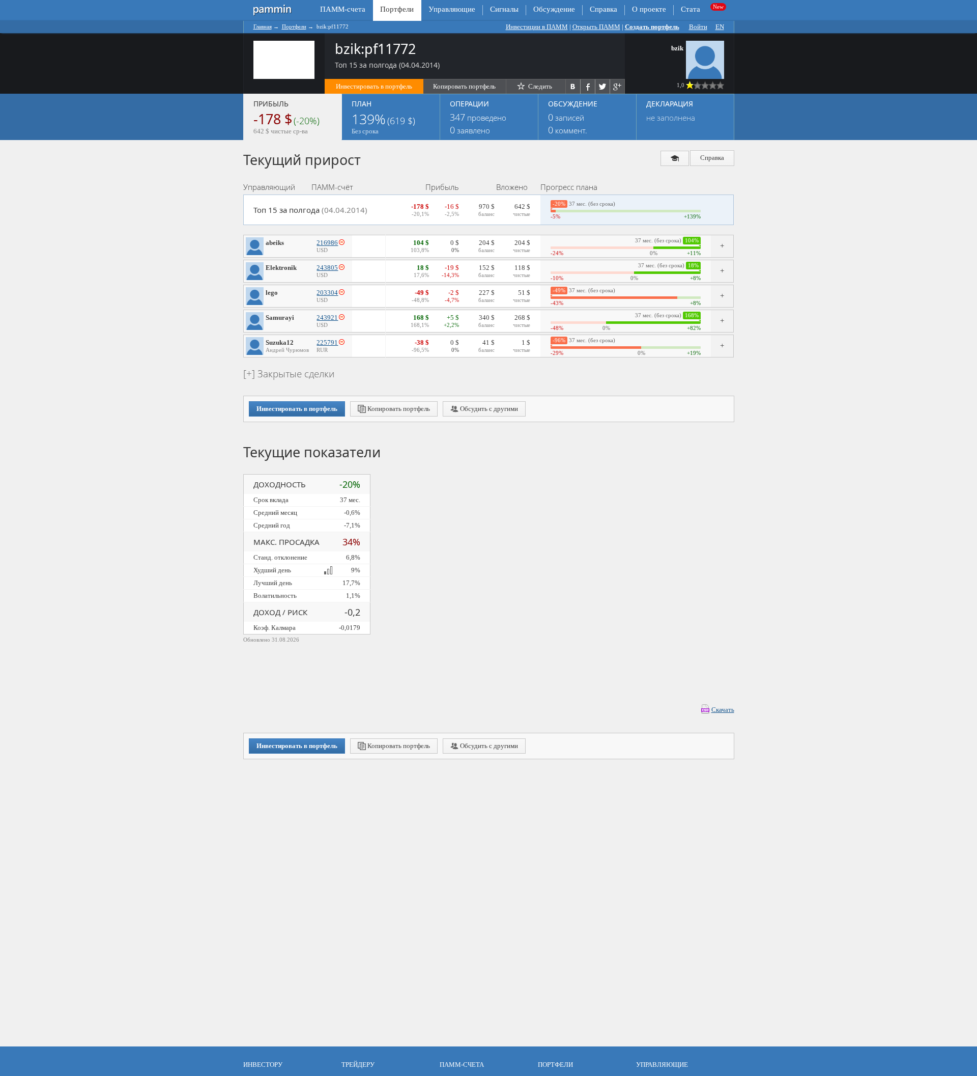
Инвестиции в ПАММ (537, 27)
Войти (698, 27)
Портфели (294, 26)
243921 (327, 317)
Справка (603, 9)
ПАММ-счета (342, 9)
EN (719, 27)
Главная (262, 26)
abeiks (275, 242)
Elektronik (281, 267)
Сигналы (504, 9)
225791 (327, 342)
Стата (690, 9)
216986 (327, 242)
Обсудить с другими (488, 408)
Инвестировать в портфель (374, 86)
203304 (327, 292)
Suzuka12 (280, 342)
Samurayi (280, 317)
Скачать (722, 709)
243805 (327, 267)
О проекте (649, 9)
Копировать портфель (464, 86)
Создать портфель (652, 27)
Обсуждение (554, 9)
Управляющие (451, 9)
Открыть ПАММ (596, 27)
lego (272, 292)
